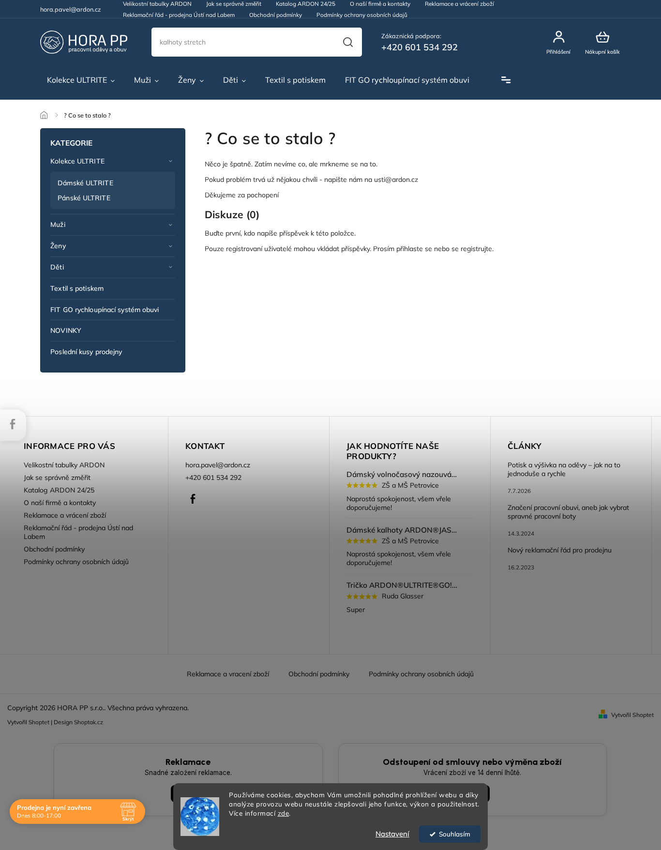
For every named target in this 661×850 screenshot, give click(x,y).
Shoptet (39, 722)
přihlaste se (414, 248)
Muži (57, 224)
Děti (56, 267)
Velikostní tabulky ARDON (64, 465)
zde (283, 813)
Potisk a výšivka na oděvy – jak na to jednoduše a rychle (564, 469)
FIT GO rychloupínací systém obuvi (104, 309)
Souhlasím (454, 834)
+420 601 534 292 (213, 477)
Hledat (347, 42)
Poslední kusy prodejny (86, 351)
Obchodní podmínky (275, 14)
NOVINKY (65, 330)
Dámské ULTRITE (85, 183)
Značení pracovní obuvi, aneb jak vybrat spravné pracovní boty (568, 512)
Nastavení (392, 833)
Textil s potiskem (77, 288)
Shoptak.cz (88, 722)
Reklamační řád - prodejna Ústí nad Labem (179, 14)
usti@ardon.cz (396, 179)
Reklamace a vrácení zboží (65, 515)
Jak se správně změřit (57, 477)
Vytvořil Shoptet (632, 714)
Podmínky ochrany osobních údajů (361, 14)
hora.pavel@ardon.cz (217, 465)
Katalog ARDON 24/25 (59, 490)
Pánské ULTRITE (84, 198)
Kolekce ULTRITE (77, 161)
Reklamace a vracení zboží (228, 674)
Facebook (192, 499)
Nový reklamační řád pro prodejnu (560, 550)
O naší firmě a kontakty (60, 502)
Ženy (57, 245)
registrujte (476, 248)
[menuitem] (80, 80)
